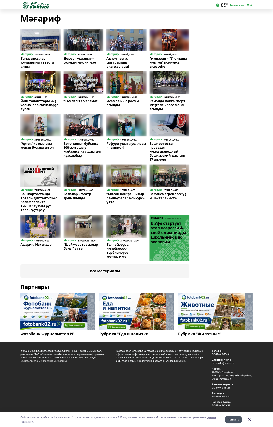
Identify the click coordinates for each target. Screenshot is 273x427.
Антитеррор (237, 5)
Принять (233, 419)
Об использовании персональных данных (43, 360)
